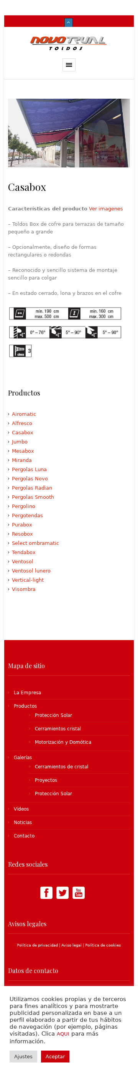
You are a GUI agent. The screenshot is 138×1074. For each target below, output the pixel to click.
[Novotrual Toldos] (69, 43)
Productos (25, 706)
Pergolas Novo (30, 479)
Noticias (23, 822)
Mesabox (23, 451)
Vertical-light (28, 580)
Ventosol (22, 561)
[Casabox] (69, 133)
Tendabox (24, 552)
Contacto (24, 836)
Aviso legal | (73, 945)
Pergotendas (27, 515)
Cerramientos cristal (58, 728)
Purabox (22, 525)
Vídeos (21, 809)
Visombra (24, 589)
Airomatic (24, 414)
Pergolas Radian (32, 488)
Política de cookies (103, 945)
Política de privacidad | (39, 945)
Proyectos (46, 780)
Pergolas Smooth (33, 497)
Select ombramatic (35, 543)
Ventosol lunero (31, 571)
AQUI (63, 1034)
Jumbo (20, 442)
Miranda (22, 460)
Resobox (22, 534)
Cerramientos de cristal (61, 767)
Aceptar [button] (55, 1056)
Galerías (23, 757)
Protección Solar (53, 715)
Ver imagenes (106, 209)
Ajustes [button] (23, 1056)
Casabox (22, 432)
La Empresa (27, 692)
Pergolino (23, 506)
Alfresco (22, 423)
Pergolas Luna (29, 469)
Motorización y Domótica (63, 742)
